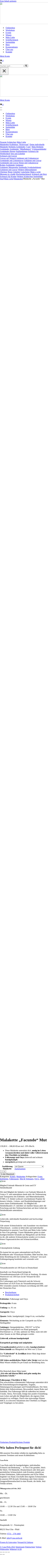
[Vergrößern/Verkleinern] (1, 1552)
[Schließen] (4, 71)
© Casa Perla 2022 (7, 1547)
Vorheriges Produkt (8, 1442)
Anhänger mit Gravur (32, 160)
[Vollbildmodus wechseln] (4, 1552)
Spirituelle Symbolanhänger (30, 167)
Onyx (36, 1179)
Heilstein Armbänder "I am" (19, 147)
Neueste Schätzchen (8, 142)
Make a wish (35, 172)
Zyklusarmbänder (39, 149)
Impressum (20, 1547)
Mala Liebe (10, 37)
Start (2, 179)
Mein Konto (5, 56)
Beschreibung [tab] (10, 1292)
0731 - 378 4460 (14, 1534)
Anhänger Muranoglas (9, 167)
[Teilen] (6, 1552)
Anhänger (19, 165)
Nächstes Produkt (23, 1442)
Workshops (10, 30)
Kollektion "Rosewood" (19, 144)
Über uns (9, 49)
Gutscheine (25, 172)
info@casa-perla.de (14, 1538)
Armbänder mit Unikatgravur (12, 160)
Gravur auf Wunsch (8, 158)
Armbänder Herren (7, 151)
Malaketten (4, 144)
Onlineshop (10, 28)
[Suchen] (1, 63)
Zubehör (16, 172)
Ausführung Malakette (7, 1167)
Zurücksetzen (20, 1169)
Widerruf (13, 1549)
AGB (19, 1549)
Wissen (8, 35)
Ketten (2, 165)
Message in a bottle (7, 174)
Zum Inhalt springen (8, 1)
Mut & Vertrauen (26, 1179)
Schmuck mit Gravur (8, 156)
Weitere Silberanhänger (27, 170)
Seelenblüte (10, 42)
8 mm (40, 1176)
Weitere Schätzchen (25, 176)
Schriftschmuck (12, 40)
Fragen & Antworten (8, 1542)
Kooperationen (12, 47)
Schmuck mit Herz (39, 174)
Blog (8, 45)
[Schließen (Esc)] (9, 1552)
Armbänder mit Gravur (9, 163)
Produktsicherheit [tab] (12, 1295)
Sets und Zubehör (18, 154)
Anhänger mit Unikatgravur (27, 158)
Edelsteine (4, 1179)
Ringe (10, 172)
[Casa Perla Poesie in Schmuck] (24, 13)
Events (8, 33)
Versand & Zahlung (25, 1542)
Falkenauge (14, 1179)
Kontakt (9, 52)
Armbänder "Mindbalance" (21, 149)
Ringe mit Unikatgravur (28, 163)
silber (42, 1179)
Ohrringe (3, 172)
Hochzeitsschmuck (23, 174)
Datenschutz (30, 1547)
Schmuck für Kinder (8, 176)
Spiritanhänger (22, 151)
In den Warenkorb (7, 1174)
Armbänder (10, 165)
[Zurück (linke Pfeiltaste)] (1, 1554)
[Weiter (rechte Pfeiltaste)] (4, 1554)
